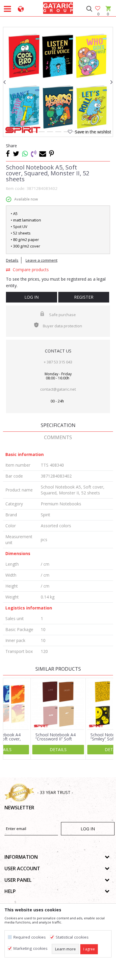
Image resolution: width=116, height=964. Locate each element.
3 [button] (49, 132)
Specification (58, 425)
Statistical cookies (72, 937)
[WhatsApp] (25, 153)
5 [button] (66, 132)
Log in (31, 297)
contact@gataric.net (58, 389)
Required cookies (29, 937)
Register (83, 297)
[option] (58, 81)
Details (12, 260)
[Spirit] (23, 130)
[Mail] (42, 153)
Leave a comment (41, 260)
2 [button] (41, 132)
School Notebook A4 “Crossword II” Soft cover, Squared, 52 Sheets (55, 741)
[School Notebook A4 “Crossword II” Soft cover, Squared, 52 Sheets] (58, 704)
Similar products (58, 669)
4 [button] (58, 132)
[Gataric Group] (58, 7)
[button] (89, 9)
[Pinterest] (51, 153)
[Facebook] (8, 153)
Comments (58, 437)
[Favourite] (98, 8)
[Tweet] (16, 153)
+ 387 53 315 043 (58, 362)
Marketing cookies (30, 948)
